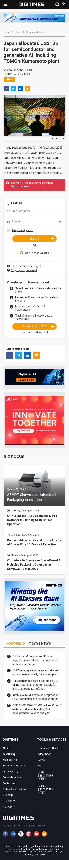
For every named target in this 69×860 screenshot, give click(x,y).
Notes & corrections (14, 789)
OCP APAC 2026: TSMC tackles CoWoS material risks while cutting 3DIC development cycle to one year (36, 709)
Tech (18, 32)
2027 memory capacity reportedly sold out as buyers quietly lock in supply (36, 672)
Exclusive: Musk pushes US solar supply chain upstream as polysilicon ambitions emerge (35, 660)
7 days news (44, 754)
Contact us (9, 783)
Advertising (9, 754)
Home (7, 32)
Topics (41, 759)
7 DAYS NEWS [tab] (40, 643)
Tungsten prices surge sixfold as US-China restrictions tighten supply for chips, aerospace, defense (35, 684)
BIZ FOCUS (14, 457)
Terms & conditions (14, 765)
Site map (8, 794)
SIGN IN (35, 239)
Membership (10, 759)
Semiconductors (35, 32)
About (6, 748)
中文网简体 (9, 806)
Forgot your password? (24, 270)
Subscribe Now (20, 186)
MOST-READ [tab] (15, 643)
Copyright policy (12, 777)
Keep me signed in (22, 230)
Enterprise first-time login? (26, 266)
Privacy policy (10, 771)
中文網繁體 (9, 800)
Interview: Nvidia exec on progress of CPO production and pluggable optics (35, 697)
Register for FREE (34, 326)
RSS (39, 765)
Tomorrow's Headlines (50, 748)
